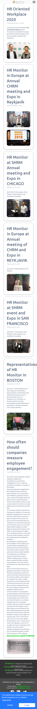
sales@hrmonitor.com (23, 686)
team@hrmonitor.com (23, 688)
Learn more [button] (6, 700)
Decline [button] (10, 705)
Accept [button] (26, 705)
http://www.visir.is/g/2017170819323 (21, 636)
